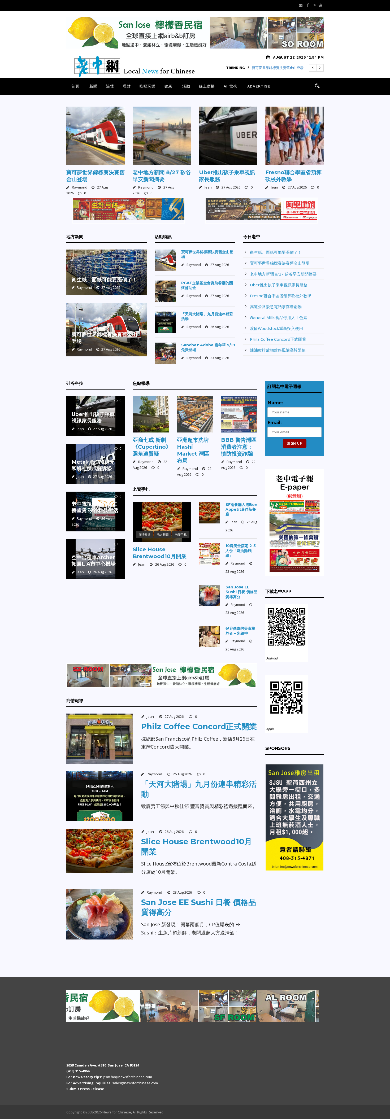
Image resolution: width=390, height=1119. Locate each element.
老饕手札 (181, 534)
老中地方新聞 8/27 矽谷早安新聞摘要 (283, 274)
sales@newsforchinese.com (135, 1083)
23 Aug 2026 (219, 358)
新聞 (93, 86)
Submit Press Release (85, 1088)
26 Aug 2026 (219, 327)
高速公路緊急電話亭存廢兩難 (276, 306)
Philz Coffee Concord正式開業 (278, 339)
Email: (274, 422)
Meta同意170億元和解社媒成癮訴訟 (93, 465)
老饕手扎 (141, 489)
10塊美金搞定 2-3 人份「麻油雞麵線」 (241, 550)
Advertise (258, 86)
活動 (186, 86)
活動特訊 (163, 236)
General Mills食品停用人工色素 (278, 317)
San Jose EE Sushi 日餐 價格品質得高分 (241, 592)
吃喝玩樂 (147, 86)
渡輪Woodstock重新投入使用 (276, 328)
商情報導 (144, 534)
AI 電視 (230, 86)
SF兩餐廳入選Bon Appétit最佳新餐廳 (241, 509)
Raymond (79, 187)
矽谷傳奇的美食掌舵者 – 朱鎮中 (240, 631)
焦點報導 (141, 383)
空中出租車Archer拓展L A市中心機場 (94, 560)
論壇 (110, 86)
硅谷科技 (74, 383)
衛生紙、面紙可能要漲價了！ (104, 280)
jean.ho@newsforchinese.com (127, 1076)
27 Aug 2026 (231, 187)
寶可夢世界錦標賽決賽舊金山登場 (278, 68)
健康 (168, 86)
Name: (275, 402)
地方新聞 (74, 236)
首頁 (75, 86)
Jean (208, 187)
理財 (127, 86)
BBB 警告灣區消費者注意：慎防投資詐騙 (239, 447)
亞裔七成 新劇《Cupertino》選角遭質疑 (152, 447)
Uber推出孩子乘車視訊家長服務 (278, 284)
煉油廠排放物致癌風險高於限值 (278, 350)
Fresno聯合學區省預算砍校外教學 (280, 295)
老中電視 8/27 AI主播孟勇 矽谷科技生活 (95, 507)
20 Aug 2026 (235, 649)
